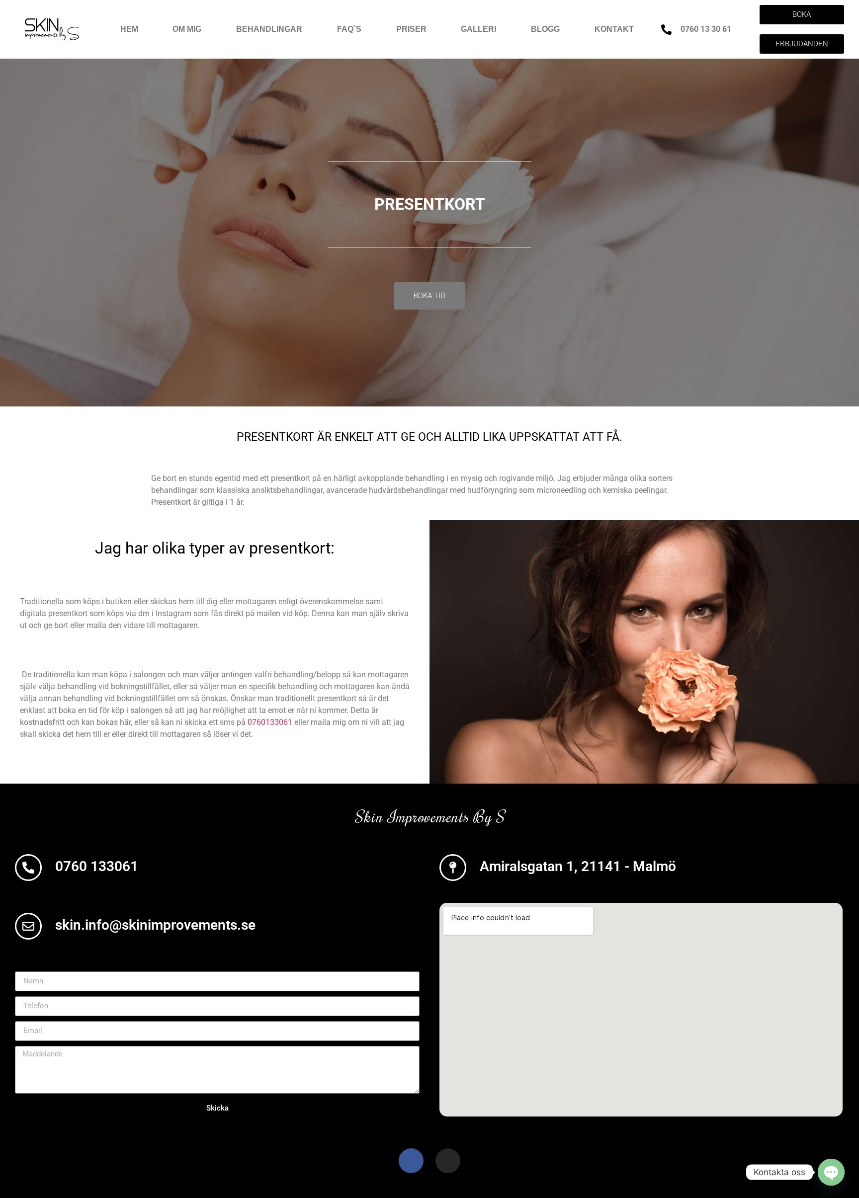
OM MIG (186, 29)
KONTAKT (614, 29)
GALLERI (478, 29)
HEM (129, 29)
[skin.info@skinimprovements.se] (28, 926)
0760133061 (270, 722)
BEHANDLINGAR (269, 29)
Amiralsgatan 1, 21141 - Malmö (578, 866)
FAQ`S (349, 29)
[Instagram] (447, 1160)
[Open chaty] (831, 1172)
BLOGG (545, 29)
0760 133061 (96, 866)
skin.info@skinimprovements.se (155, 925)
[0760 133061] (28, 867)
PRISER (411, 29)
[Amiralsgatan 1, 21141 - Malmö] (452, 867)
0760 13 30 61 (706, 29)
